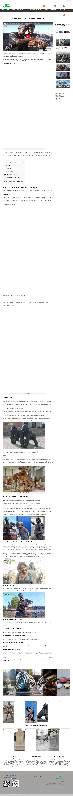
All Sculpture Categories (34, 9)
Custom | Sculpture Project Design (16, 9)
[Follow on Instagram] (13, 778)
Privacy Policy (26, 794)
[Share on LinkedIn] (69, 32)
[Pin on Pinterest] (67, 32)
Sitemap (22, 794)
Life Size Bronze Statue (15, 190)
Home (3, 9)
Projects (53, 9)
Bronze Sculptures (31, 794)
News (46, 9)
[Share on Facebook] (60, 32)
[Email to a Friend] (65, 32)
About (66, 9)
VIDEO (60, 9)
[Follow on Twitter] (15, 778)
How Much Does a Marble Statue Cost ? (45, 659)
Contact (9, 10)
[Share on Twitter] (62, 32)
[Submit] (44, 6)
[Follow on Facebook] (11, 778)
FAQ (3, 10)
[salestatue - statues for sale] (6, 5)
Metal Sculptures (37, 794)
